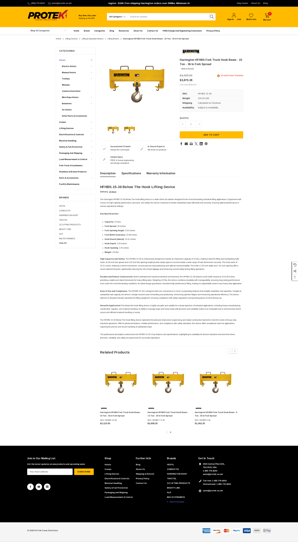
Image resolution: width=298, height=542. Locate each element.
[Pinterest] (206, 144)
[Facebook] (181, 144)
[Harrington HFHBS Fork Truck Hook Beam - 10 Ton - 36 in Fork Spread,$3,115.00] (121, 382)
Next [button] (234, 351)
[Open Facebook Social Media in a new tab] (30, 487)
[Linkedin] (201, 144)
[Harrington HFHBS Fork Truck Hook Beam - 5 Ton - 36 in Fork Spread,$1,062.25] (216, 382)
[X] (196, 144)
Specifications (131, 173)
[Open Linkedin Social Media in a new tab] (47, 487)
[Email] (186, 144)
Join (239, 19)
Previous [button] (229, 351)
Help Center (242, 3)
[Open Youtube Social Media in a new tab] (39, 487)
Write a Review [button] (187, 69)
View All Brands (176, 502)
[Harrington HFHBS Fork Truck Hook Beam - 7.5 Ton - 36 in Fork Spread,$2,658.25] (168, 382)
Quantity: (184, 118)
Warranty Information (160, 173)
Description (108, 173)
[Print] (191, 144)
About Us (255, 3)
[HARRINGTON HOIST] (191, 51)
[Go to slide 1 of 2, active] (167, 432)
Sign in (230, 19)
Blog (265, 3)
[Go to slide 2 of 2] (170, 432)
